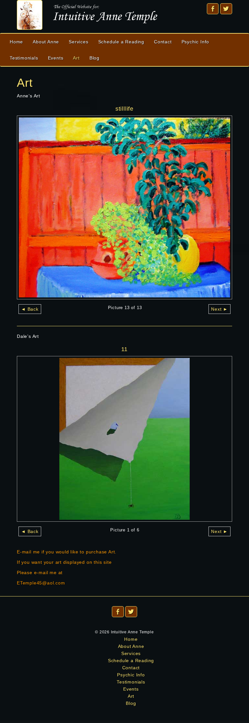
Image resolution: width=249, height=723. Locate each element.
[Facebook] (213, 8)
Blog (94, 58)
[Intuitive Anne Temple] (87, 14)
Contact (163, 41)
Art (76, 58)
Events (56, 58)
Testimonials (24, 58)
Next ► (219, 309)
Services (78, 41)
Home (16, 41)
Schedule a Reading (121, 41)
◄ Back (30, 309)
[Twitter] (226, 8)
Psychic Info (195, 41)
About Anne (46, 41)
